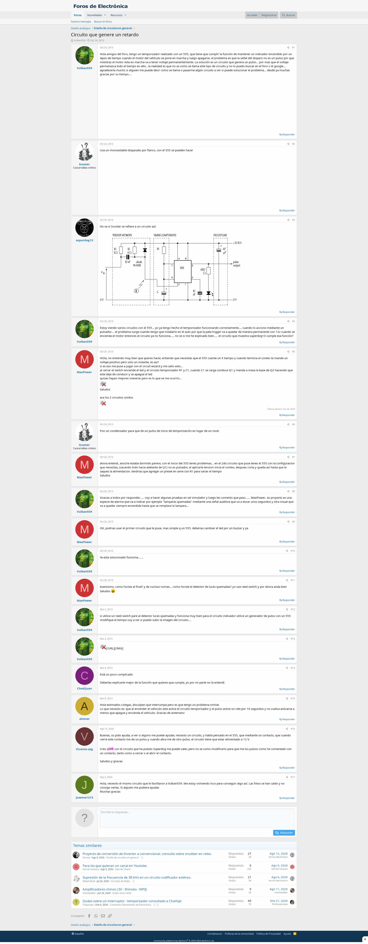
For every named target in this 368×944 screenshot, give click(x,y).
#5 (293, 351)
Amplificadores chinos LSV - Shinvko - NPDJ (115, 889)
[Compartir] (288, 47)
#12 (293, 609)
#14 (293, 668)
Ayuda (287, 933)
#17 (293, 777)
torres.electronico (278, 857)
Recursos (116, 15)
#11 (293, 580)
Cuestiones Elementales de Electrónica (130, 904)
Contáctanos (214, 933)
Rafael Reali (89, 881)
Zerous (86, 857)
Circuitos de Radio (120, 881)
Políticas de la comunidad (239, 933)
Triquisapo (88, 904)
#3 (293, 220)
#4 (293, 321)
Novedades (94, 15)
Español (79, 933)
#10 (293, 550)
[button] (105, 15)
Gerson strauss (91, 869)
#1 (293, 47)
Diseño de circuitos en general (122, 857)
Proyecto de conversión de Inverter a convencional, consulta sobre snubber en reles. (147, 853)
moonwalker (89, 893)
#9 (293, 521)
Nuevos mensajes (81, 21)
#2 (293, 143)
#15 (293, 698)
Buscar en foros (103, 21)
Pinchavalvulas (280, 904)
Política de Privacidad (268, 933)
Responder (288, 134)
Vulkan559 (79, 40)
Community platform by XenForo (184, 940)
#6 (293, 424)
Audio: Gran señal (121, 893)
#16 (293, 728)
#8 (293, 491)
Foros (77, 15)
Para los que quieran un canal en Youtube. (115, 865)
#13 (293, 638)
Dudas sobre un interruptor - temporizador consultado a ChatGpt (132, 901)
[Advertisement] (197, 103)
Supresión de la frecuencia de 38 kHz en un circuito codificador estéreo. (137, 877)
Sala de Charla (123, 869)
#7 (293, 457)
